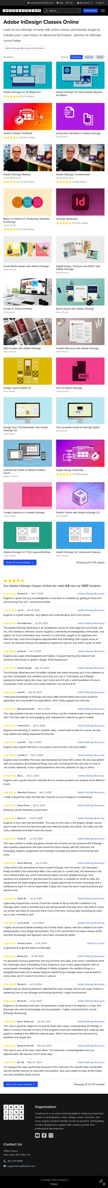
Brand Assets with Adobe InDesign (75, 308)
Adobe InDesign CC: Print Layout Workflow (27, 552)
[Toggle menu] (102, 10)
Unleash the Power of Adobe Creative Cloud (24, 471)
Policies (54, 1183)
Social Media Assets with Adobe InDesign (26, 266)
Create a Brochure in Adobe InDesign (24, 512)
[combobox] (62, 10)
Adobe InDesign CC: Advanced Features (78, 552)
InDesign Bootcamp (67, 218)
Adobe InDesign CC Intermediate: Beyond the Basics (79, 93)
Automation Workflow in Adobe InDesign (78, 133)
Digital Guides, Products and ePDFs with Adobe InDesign (78, 267)
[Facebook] (44, 1135)
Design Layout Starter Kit (17, 388)
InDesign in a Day (95, 943)
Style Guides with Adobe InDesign (22, 348)
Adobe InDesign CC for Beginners (22, 92)
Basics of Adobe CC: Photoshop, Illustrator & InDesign (27, 220)
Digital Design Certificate (69, 470)
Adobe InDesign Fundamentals (73, 174)
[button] (101, 1181)
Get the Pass (90, 10)
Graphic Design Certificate (18, 133)
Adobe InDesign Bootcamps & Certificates (24, 48)
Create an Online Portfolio (18, 308)
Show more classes (18, 562)
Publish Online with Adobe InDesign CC (78, 512)
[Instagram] (50, 1135)
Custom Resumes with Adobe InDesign (77, 348)
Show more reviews (19, 1084)
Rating (100, 57)
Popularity (76, 57)
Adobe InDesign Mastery (17, 174)
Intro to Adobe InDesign (69, 388)
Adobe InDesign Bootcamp (91, 593)
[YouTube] (37, 1135)
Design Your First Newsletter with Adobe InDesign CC (26, 429)
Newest (89, 57)
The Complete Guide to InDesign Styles (78, 427)
